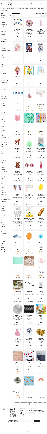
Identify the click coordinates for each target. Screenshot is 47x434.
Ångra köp (21, 415)
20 (20, 402)
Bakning (35, 8)
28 (33, 402)
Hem (1, 10)
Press (21, 412)
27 (31, 402)
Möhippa (39, 8)
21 (21, 402)
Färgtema (17, 8)
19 (18, 402)
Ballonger (31, 8)
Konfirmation (42, 8)
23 (25, 402)
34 (43, 402)
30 (36, 402)
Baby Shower (12, 8)
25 (28, 402)
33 (41, 402)
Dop (20, 8)
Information (41, 0)
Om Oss (21, 411)
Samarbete (22, 413)
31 (38, 402)
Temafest (4, 8)
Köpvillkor (21, 410)
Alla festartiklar (27, 8)
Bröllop (23, 8)
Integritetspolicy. (31, 423)
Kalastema (8, 8)
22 (23, 402)
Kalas (1, 8)
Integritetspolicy (22, 414)
